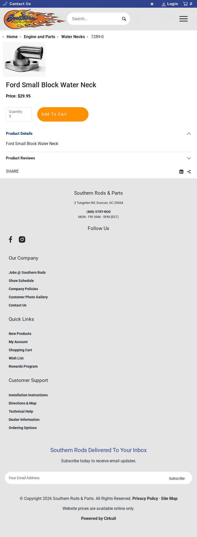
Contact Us (17, 305)
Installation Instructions (28, 395)
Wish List (16, 358)
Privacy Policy (145, 498)
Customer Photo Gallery (28, 297)
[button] (17, 4)
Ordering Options (23, 428)
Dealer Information (24, 420)
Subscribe (177, 478)
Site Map (169, 498)
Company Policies (23, 289)
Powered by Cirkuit (98, 518)
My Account (18, 342)
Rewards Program (23, 366)
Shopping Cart (20, 350)
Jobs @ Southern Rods (27, 272)
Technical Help (21, 411)
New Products (20, 334)
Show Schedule (21, 281)
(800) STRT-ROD (98, 212)
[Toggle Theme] (153, 4)
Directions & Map (22, 403)
